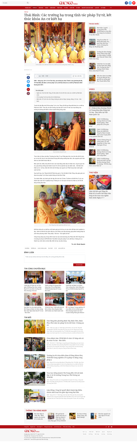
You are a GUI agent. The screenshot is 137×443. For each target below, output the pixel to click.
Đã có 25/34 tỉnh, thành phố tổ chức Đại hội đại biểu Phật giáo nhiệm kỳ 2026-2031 (100, 193)
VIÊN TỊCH (98, 433)
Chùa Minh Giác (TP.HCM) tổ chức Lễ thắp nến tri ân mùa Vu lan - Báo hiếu (65, 339)
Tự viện (78, 7)
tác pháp (50, 248)
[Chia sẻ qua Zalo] (28, 85)
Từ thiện (103, 7)
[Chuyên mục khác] (111, 8)
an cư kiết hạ (61, 248)
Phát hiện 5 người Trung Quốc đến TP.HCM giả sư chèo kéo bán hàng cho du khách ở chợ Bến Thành (100, 31)
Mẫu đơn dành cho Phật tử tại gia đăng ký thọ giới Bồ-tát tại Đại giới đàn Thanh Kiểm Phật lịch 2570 (100, 79)
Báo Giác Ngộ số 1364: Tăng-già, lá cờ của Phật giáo (82, 415)
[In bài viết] (28, 93)
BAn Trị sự (85, 433)
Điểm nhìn (52, 7)
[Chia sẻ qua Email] (28, 89)
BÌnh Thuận (97, 435)
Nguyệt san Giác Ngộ (87, 7)
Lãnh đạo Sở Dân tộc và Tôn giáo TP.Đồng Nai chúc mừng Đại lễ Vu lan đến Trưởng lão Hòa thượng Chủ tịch (32, 288)
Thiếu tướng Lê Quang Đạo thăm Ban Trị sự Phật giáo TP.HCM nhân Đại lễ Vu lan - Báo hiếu (53, 288)
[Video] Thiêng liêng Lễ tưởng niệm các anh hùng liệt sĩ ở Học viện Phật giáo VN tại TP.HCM (100, 143)
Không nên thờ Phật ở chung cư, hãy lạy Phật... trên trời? (62, 415)
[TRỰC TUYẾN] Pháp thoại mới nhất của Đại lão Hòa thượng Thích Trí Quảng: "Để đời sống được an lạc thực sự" (100, 162)
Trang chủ (28, 7)
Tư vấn (66, 7)
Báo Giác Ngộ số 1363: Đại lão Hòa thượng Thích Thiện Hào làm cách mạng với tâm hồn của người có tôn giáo (100, 418)
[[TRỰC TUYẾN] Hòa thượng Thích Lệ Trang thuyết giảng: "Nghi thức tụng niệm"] (92, 152)
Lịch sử (97, 7)
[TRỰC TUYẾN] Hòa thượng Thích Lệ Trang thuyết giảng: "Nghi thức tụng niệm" (104, 152)
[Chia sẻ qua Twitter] (28, 81)
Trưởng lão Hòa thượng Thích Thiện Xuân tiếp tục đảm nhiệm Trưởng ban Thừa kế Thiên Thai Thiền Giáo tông (100, 55)
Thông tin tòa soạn (48, 428)
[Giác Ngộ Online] (50, 432)
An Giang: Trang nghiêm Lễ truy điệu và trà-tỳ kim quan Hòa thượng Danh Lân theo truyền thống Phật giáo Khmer (75, 309)
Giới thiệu (103, 435)
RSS (73, 428)
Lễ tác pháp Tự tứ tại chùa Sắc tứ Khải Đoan (48, 97)
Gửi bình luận (79, 264)
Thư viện (93, 172)
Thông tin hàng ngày (36, 410)
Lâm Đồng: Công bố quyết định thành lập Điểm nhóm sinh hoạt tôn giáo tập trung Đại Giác (64, 391)
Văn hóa (41, 7)
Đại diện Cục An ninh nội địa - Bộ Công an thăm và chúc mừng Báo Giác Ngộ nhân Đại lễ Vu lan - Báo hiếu (33, 309)
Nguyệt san (32, 428)
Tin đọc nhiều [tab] (94, 24)
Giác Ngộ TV (39, 428)
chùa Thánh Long (42, 248)
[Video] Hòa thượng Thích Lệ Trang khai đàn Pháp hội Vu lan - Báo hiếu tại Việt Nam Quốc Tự (100, 111)
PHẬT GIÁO (91, 433)
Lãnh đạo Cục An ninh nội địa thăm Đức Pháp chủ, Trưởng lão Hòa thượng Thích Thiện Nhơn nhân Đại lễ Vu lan (100, 67)
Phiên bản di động (67, 428)
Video (46, 7)
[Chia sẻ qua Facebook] (28, 77)
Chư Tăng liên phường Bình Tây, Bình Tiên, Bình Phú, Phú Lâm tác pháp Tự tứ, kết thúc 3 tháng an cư (65, 323)
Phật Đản (84, 435)
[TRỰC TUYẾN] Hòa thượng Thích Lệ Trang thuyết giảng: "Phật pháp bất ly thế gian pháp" (100, 122)
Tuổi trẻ (72, 7)
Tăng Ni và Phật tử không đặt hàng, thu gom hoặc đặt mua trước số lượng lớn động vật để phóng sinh (99, 43)
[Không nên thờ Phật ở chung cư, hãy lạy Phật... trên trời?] (51, 416)
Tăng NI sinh (109, 433)
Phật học (59, 7)
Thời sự (35, 7)
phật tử (103, 433)
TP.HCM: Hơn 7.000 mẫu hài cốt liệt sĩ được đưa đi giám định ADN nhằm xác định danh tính (54, 309)
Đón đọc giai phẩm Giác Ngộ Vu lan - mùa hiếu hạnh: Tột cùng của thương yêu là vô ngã (36, 417)
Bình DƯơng (109, 435)
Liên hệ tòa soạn (57, 428)
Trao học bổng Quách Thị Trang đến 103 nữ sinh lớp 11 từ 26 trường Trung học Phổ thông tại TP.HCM (65, 375)
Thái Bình (27, 248)
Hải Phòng (91, 435)
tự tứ (55, 248)
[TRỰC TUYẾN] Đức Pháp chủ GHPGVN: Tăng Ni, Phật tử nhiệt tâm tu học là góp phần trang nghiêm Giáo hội (100, 133)
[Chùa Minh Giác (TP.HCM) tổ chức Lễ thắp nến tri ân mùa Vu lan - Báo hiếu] (34, 344)
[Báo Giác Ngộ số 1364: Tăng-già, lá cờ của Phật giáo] (72, 416)
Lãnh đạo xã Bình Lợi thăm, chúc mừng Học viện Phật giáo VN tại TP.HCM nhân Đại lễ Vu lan (75, 288)
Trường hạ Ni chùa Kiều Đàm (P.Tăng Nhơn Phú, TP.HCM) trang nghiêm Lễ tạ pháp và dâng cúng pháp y (65, 357)
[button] (108, 417)
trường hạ (33, 248)
